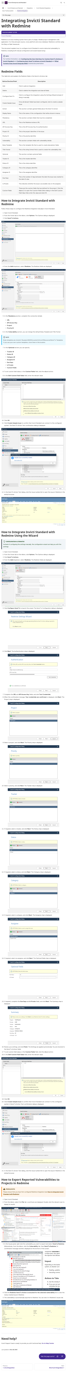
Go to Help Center (48, 1343)
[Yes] (57, 1356)
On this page (7, 15)
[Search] (61, 2)
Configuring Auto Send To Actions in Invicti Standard (34, 61)
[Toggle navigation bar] (2, 2)
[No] (62, 1356)
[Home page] (3, 8)
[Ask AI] (64, 2)
